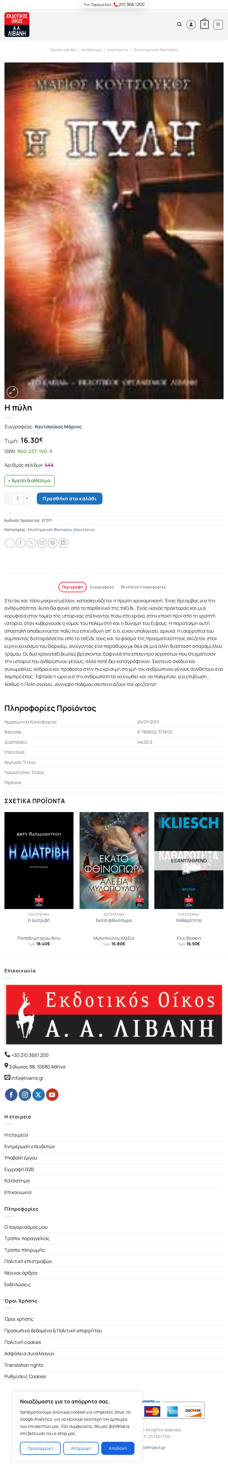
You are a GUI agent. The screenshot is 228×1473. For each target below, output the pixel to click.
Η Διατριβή (39, 920)
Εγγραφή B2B (19, 1169)
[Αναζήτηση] (179, 24)
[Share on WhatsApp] (10, 543)
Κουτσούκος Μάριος (58, 426)
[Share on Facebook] (21, 543)
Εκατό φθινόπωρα (114, 920)
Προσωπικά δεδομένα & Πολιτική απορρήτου (53, 1330)
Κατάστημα (91, 49)
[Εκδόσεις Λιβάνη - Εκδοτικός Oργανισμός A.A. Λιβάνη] (24, 24)
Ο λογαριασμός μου (26, 1227)
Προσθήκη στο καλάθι (69, 498)
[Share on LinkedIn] (63, 543)
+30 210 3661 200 (29, 1055)
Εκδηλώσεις (17, 1284)
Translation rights (23, 1365)
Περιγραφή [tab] (72, 587)
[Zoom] (12, 392)
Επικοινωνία (17, 1192)
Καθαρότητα (189, 920)
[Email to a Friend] (42, 543)
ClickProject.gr (152, 1447)
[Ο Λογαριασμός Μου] (191, 24)
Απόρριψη (81, 1448)
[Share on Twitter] (31, 543)
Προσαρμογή (40, 1448)
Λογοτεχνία (117, 49)
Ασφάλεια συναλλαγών (29, 1353)
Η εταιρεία (16, 1135)
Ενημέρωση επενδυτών (29, 1146)
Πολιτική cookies (22, 1342)
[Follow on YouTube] (52, 1094)
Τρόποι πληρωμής (24, 1250)
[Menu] (218, 24)
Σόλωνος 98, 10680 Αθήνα (37, 1066)
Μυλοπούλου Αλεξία (114, 938)
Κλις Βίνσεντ (189, 938)
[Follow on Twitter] (38, 1094)
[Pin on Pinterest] (53, 543)
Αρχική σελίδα (63, 49)
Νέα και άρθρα (20, 1273)
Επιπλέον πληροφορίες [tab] (143, 587)
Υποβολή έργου (20, 1157)
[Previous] (4, 884)
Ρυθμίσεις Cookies (25, 1376)
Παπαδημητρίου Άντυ (39, 938)
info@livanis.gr (27, 1078)
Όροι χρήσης (19, 1319)
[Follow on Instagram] (25, 1094)
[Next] (223, 884)
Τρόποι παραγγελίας (27, 1238)
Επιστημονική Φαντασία (156, 49)
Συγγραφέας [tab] (102, 587)
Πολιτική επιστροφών (28, 1261)
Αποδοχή (118, 1448)
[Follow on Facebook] (11, 1094)
